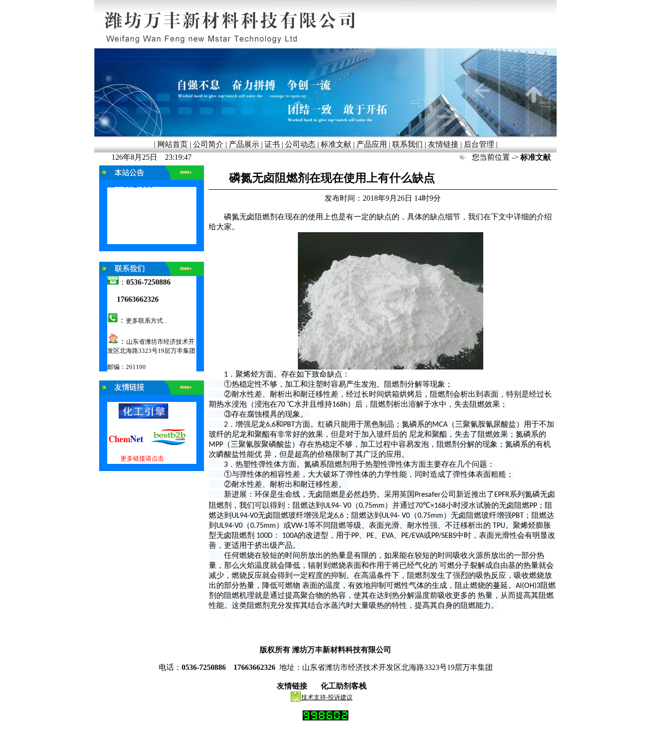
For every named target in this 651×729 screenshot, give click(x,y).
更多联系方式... (146, 320)
